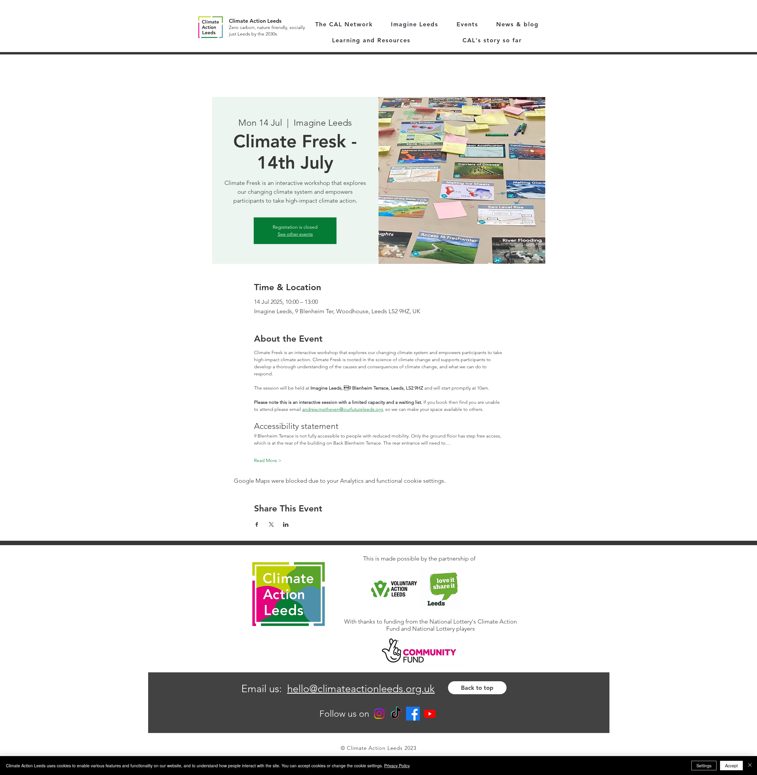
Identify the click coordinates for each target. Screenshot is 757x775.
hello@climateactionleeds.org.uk (361, 688)
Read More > (268, 460)
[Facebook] (413, 714)
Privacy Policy (397, 765)
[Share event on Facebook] (257, 524)
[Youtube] (430, 714)
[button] (371, 40)
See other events (295, 234)
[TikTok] (396, 714)
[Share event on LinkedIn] (286, 524)
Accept (731, 765)
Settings (703, 765)
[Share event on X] (271, 524)
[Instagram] (379, 714)
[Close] (749, 765)
